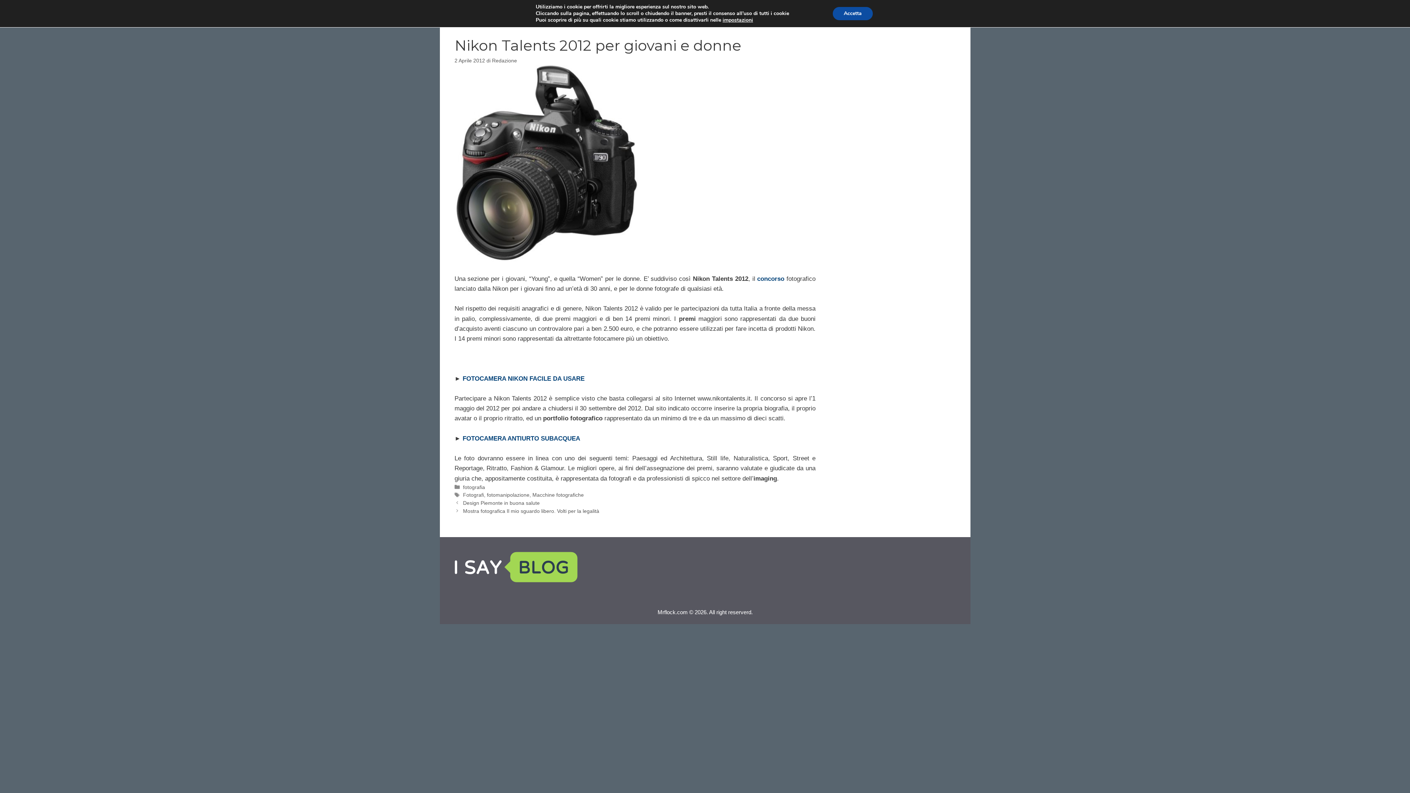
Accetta (853, 13)
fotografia (474, 487)
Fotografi (473, 495)
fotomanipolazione (508, 495)
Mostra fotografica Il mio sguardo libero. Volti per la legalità (531, 511)
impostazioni (738, 20)
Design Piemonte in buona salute (501, 503)
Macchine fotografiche (558, 495)
